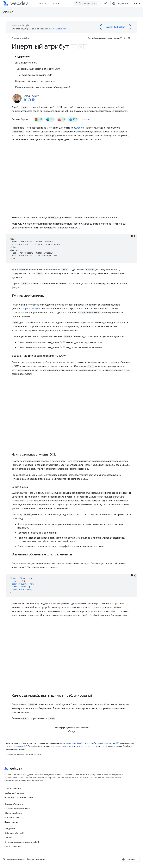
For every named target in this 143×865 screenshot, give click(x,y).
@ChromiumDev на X (14, 833)
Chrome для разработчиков (17, 808)
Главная (15, 38)
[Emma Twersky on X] (25, 100)
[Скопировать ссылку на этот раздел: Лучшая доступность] (46, 296)
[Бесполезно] (129, 38)
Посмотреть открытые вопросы (18, 797)
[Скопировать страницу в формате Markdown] (81, 47)
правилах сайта (63, 746)
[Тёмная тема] (131, 236)
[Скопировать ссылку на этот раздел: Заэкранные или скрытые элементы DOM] (68, 356)
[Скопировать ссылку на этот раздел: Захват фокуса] (30, 487)
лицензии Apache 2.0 (18, 746)
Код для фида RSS (12, 846)
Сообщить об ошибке (14, 793)
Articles (8, 12)
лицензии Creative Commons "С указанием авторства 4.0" (93, 743)
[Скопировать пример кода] (135, 236)
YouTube (8, 837)
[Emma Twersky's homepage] (33, 100)
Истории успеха (11, 817)
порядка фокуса (31, 308)
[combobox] (87, 3)
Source (86, 119)
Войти (137, 3)
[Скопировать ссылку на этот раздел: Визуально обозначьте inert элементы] (74, 554)
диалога (79, 127)
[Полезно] (125, 38)
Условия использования (14, 859)
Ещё (55, 3)
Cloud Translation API (56, 28)
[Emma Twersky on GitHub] (29, 100)
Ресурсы (42, 3)
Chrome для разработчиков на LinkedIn (22, 842)
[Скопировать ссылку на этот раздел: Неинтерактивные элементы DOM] (59, 455)
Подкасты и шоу (11, 822)
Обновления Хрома (13, 813)
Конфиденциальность (37, 859)
